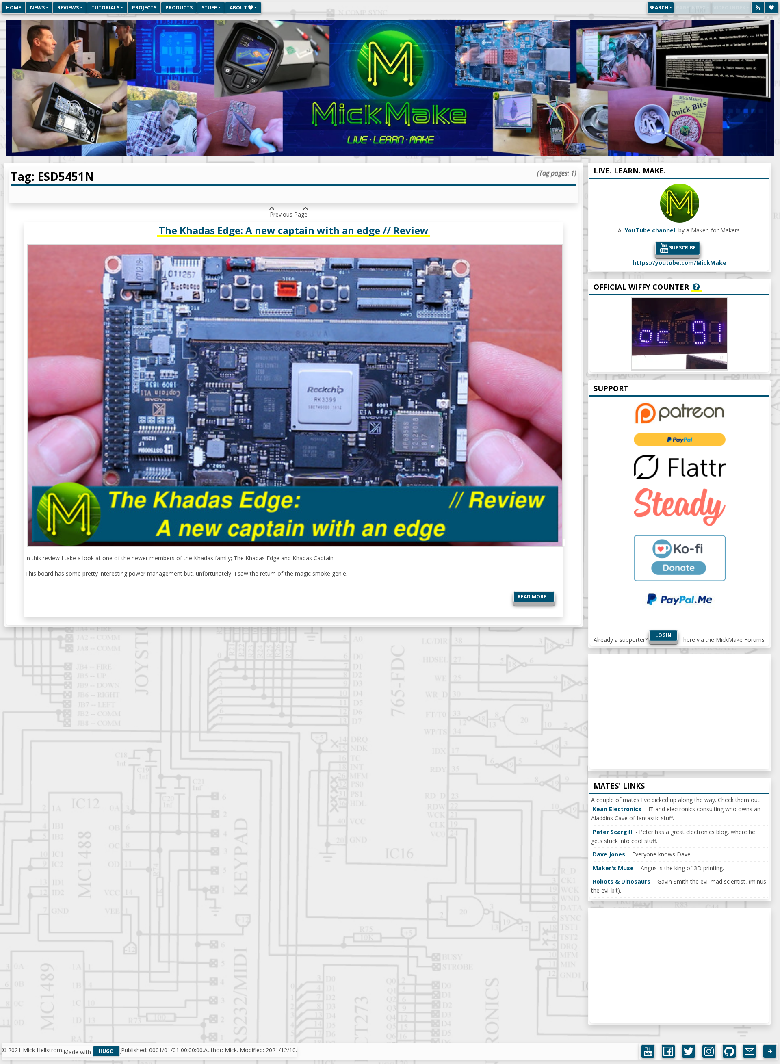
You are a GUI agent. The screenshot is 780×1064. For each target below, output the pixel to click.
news (37, 7)
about (239, 7)
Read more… (534, 596)
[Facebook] (668, 1051)
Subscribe (682, 247)
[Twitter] (689, 1051)
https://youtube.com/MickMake (679, 263)
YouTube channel (650, 230)
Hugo (106, 1051)
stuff (209, 7)
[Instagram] (709, 1051)
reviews (68, 7)
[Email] (749, 1051)
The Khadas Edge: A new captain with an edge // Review (294, 230)
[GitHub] (729, 1051)
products (179, 7)
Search (658, 7)
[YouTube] (648, 1051)
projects (144, 7)
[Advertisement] (679, 712)
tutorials (105, 7)
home (13, 7)
